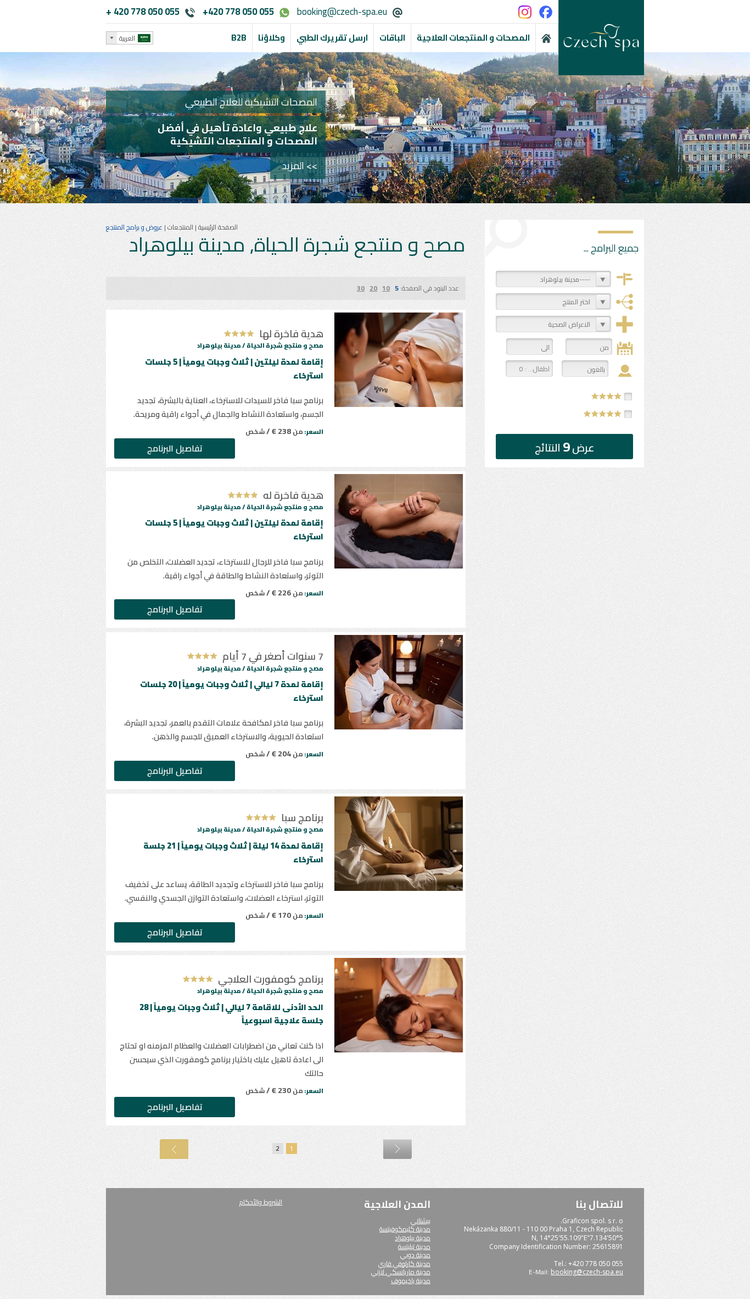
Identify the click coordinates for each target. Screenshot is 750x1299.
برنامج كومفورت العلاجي (270, 979)
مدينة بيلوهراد (412, 1237)
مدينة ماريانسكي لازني (400, 1271)
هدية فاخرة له (293, 495)
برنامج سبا (302, 817)
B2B (239, 38)
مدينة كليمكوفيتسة (404, 1229)
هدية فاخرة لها (291, 333)
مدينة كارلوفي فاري (404, 1263)
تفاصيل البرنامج (175, 448)
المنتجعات (179, 227)
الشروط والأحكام (260, 1202)
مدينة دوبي (415, 1254)
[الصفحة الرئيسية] (547, 38)
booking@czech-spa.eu (342, 11)
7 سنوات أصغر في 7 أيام (272, 656)
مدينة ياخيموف (410, 1280)
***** (603, 413)
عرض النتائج (565, 446)
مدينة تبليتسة (414, 1246)
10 (386, 288)
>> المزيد (299, 166)
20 (373, 288)
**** (606, 396)
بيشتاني (420, 1220)
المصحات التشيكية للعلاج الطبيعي (251, 102)
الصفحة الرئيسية (217, 227)
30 (361, 288)
